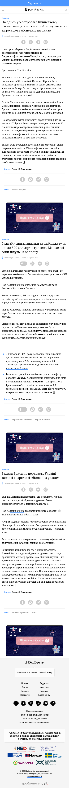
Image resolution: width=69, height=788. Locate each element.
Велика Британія (20, 612)
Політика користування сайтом (34, 715)
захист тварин (19, 189)
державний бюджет (22, 419)
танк (34, 612)
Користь (25, 691)
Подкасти (25, 695)
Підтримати (34, 3)
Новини (24, 683)
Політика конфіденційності (34, 718)
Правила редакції (34, 711)
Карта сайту (44, 695)
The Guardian (24, 70)
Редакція (44, 683)
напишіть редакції (34, 776)
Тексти (25, 687)
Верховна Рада (42, 419)
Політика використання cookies (34, 722)
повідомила (17, 511)
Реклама (44, 691)
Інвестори (44, 687)
